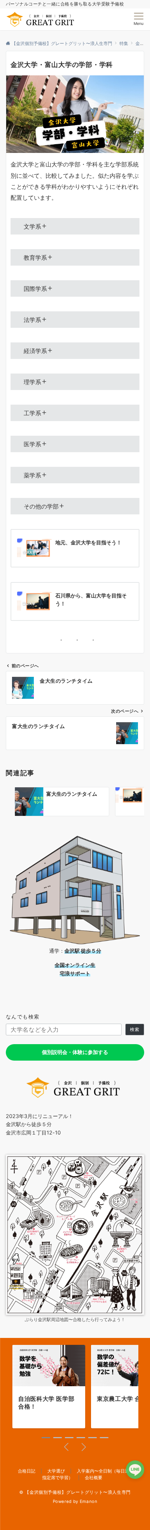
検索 (134, 1029)
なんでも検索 (23, 1016)
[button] (46, 1437)
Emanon (89, 1501)
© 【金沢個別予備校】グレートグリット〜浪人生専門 (75, 1492)
